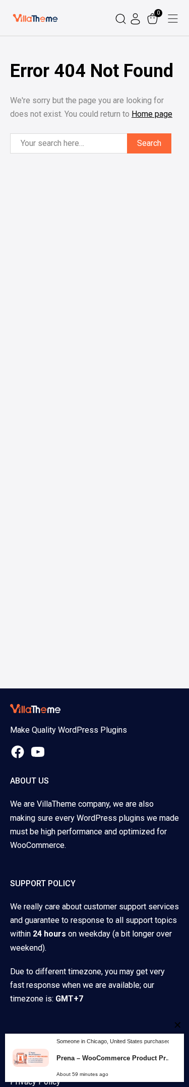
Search (149, 143)
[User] (136, 18)
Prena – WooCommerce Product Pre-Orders (115, 1058)
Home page (152, 114)
